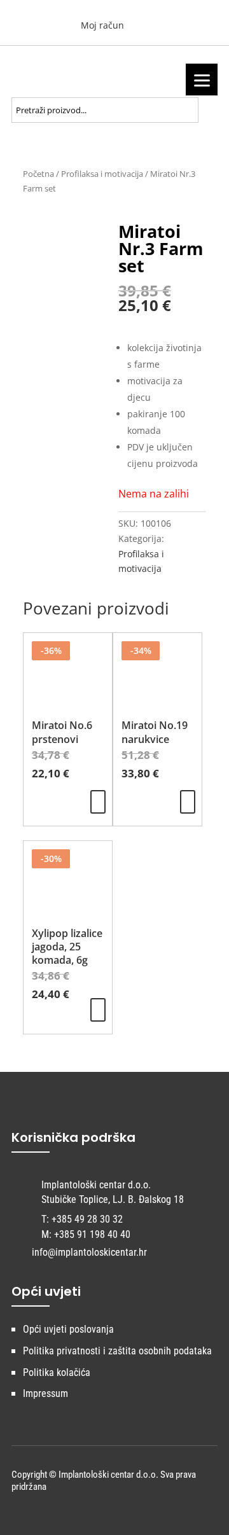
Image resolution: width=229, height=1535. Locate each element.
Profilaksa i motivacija (102, 173)
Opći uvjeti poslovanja (68, 1329)
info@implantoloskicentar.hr (89, 1252)
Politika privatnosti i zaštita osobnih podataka (117, 1351)
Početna (38, 173)
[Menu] (202, 79)
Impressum (45, 1393)
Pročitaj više (98, 802)
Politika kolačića (56, 1372)
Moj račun (101, 25)
